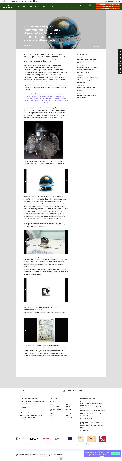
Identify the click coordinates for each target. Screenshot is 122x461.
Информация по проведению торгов (42, 454)
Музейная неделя (108, 6)
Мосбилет (21, 1)
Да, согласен (115, 453)
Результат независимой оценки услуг (26, 456)
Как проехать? (85, 430)
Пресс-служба (58, 454)
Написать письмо (26, 419)
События (30, 6)
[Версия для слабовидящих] (61, 460)
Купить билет (102, 4)
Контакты (52, 6)
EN (100, 1)
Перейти (24, 407)
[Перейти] (120, 51)
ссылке (102, 456)
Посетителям (21, 6)
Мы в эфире (90, 7)
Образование (81, 7)
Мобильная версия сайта (44, 456)
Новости (37, 6)
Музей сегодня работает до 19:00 (112, 1)
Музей (44, 6)
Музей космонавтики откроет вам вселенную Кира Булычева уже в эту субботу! (87, 89)
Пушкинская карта (114, 4)
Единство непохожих (69, 7)
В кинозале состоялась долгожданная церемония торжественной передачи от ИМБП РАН (87, 61)
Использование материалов (23, 454)
